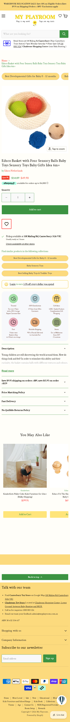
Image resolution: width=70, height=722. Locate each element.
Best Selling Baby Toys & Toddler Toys (35, 273)
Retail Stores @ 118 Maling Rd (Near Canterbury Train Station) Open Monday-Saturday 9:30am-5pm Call (39, 42)
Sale (27, 698)
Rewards (41, 708)
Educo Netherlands (13, 170)
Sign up (50, 658)
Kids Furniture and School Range (16, 701)
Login (13, 284)
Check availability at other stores (20, 244)
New (34, 698)
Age (19, 705)
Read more (8, 370)
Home (4, 60)
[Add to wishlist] (6, 224)
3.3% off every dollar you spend (38, 284)
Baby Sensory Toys (35, 265)
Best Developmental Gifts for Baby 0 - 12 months (30, 76)
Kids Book (38, 701)
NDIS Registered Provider (47, 705)
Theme (11, 705)
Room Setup (30, 708)
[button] (60, 15)
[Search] (64, 34)
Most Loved (17, 698)
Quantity (6, 190)
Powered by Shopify (35, 715)
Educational (44, 698)
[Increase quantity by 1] (29, 197)
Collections (50, 701)
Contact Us (29, 705)
